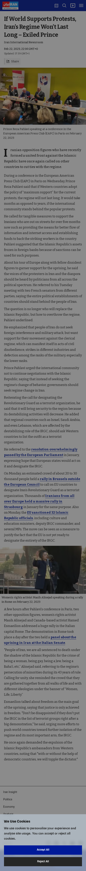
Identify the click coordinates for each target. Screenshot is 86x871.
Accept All (43, 850)
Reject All (43, 861)
